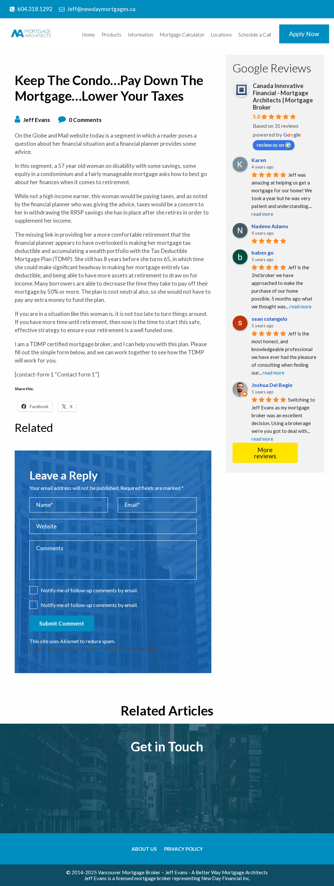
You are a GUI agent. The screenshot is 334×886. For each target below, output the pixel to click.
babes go (262, 252)
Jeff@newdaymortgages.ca (101, 9)
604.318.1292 (35, 9)
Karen (258, 160)
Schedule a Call (254, 34)
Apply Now (304, 33)
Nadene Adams (269, 226)
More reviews (265, 453)
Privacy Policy (183, 849)
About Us (144, 849)
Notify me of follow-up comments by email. (89, 590)
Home (88, 34)
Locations (221, 34)
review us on (270, 144)
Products (111, 34)
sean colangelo (269, 319)
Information (140, 34)
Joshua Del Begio (272, 385)
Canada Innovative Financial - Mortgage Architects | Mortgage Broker (283, 96)
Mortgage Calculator (182, 34)
